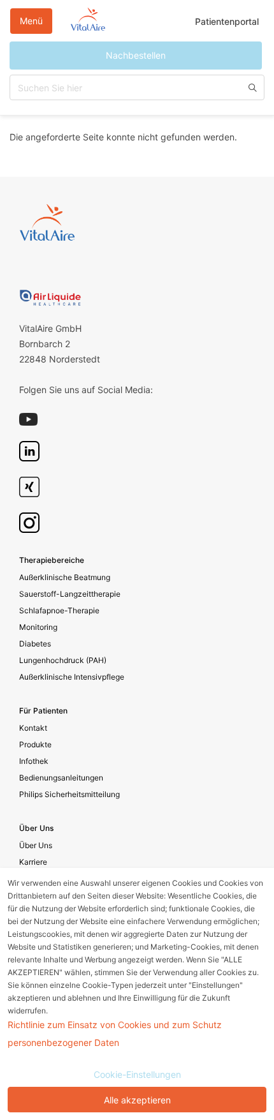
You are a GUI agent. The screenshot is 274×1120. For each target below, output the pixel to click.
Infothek (33, 761)
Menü (31, 20)
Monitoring (38, 627)
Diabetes (35, 643)
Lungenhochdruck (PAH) (62, 660)
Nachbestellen (136, 55)
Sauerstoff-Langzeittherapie (69, 594)
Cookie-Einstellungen (137, 1074)
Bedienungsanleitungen (61, 777)
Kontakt (33, 728)
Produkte (35, 744)
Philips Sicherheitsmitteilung (69, 794)
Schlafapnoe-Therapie (59, 610)
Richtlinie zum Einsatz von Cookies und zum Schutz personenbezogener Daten (115, 1033)
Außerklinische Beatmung (64, 577)
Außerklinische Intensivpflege (71, 677)
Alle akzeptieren (137, 1099)
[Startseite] (87, 21)
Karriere (33, 862)
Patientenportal (227, 21)
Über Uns (35, 845)
